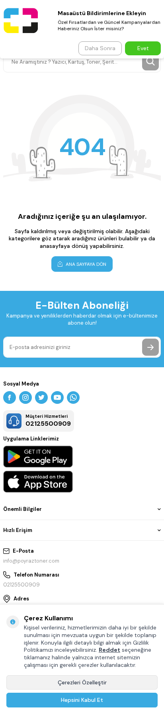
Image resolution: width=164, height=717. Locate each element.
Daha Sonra (100, 48)
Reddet (109, 649)
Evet (143, 48)
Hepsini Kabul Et (82, 699)
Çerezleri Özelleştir (82, 682)
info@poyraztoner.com (31, 560)
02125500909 (21, 584)
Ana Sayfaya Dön (85, 264)
